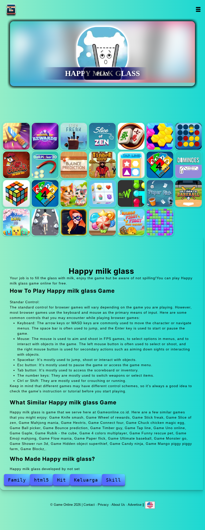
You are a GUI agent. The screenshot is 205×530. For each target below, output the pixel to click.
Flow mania (131, 193)
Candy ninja (102, 222)
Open (198, 9)
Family (17, 480)
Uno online (159, 165)
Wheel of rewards (45, 136)
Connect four (188, 136)
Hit (61, 480)
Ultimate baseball (188, 193)
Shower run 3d (45, 222)
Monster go (16, 222)
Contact (89, 505)
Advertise (135, 505)
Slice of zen (102, 136)
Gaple (188, 165)
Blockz (159, 222)
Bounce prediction (73, 165)
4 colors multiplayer (45, 193)
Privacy (103, 505)
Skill (113, 480)
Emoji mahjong (102, 193)
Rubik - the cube (16, 193)
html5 (41, 480)
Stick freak (73, 136)
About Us (118, 505)
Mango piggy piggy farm (131, 222)
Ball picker (45, 165)
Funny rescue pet (73, 193)
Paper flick (159, 193)
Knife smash (16, 136)
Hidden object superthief (73, 222)
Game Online (27, 9)
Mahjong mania (131, 136)
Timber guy (102, 165)
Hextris (159, 136)
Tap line (131, 165)
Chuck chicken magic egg (16, 165)
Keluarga (86, 480)
